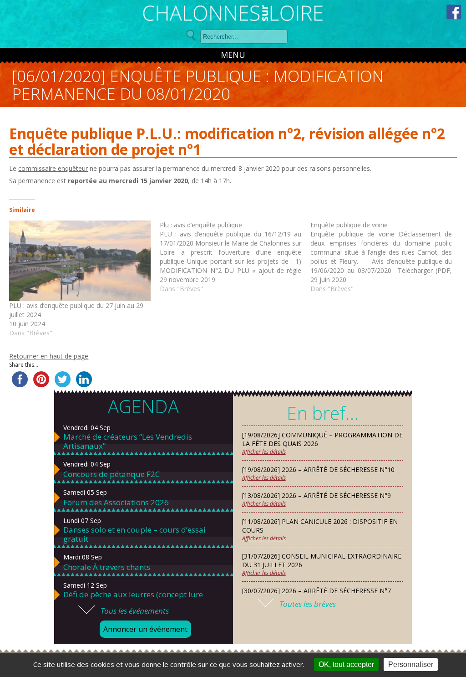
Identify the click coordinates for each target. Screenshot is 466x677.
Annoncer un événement (145, 629)
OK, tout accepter (346, 664)
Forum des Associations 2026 (116, 502)
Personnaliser (410, 664)
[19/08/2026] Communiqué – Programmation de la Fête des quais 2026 (322, 439)
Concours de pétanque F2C (111, 474)
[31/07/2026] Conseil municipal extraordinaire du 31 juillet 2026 (321, 560)
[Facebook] (453, 12)
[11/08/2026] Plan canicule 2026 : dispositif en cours (320, 525)
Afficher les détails (264, 452)
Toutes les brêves (307, 604)
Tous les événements (135, 610)
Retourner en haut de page (48, 356)
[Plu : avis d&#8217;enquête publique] (235, 257)
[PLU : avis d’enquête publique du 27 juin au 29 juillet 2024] (80, 261)
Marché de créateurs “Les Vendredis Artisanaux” (127, 441)
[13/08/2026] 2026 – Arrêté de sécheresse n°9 (316, 495)
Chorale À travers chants (106, 567)
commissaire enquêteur (53, 168)
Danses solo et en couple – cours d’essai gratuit (134, 534)
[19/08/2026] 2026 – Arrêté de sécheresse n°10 (318, 469)
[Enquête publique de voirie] (385, 257)
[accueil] (233, 15)
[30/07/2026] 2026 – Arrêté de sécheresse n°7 (316, 590)
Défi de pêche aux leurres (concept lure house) (133, 599)
